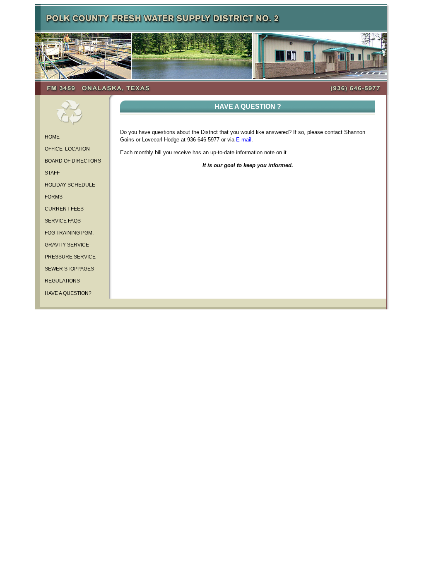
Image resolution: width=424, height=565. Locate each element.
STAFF (51, 173)
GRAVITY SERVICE (66, 245)
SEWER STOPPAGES (68, 269)
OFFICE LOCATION (66, 149)
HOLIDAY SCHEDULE (69, 185)
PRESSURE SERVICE (69, 257)
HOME (51, 137)
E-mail (243, 139)
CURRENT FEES (63, 209)
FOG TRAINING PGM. (68, 233)
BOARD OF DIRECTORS (72, 161)
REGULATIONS (61, 281)
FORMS (53, 197)
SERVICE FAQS (62, 221)
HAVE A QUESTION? (67, 293)
